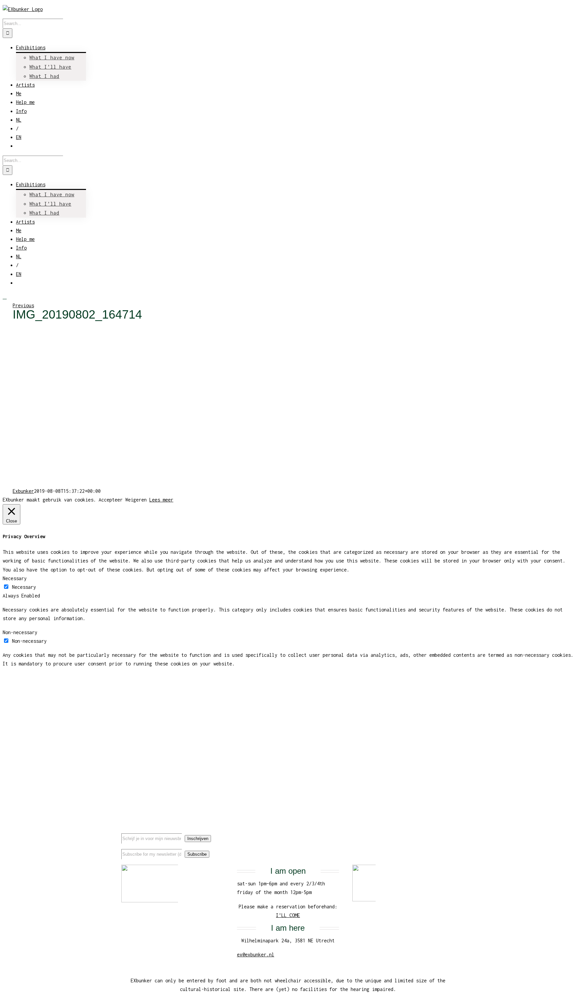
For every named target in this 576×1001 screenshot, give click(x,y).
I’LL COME (288, 915)
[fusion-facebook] (422, 832)
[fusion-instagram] (443, 832)
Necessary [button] (15, 578)
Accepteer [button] (111, 499)
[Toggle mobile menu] (5, 297)
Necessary (24, 587)
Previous (23, 305)
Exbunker (23, 491)
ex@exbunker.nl (255, 954)
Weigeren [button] (136, 499)
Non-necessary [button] (20, 632)
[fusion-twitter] (432, 832)
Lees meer (161, 499)
